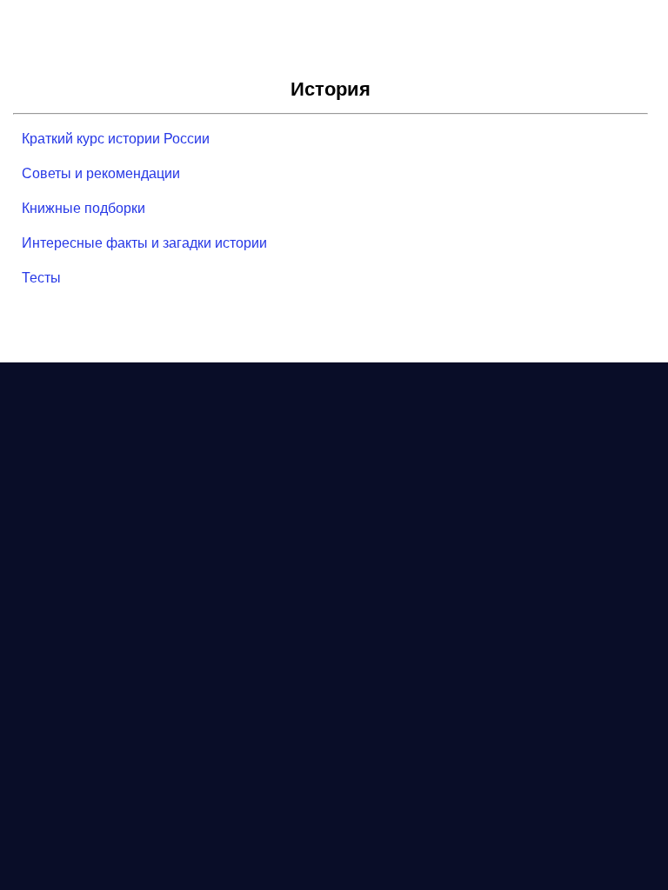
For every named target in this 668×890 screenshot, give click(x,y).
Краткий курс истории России (116, 138)
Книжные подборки (83, 208)
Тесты (41, 277)
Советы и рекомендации (101, 173)
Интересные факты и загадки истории (144, 243)
